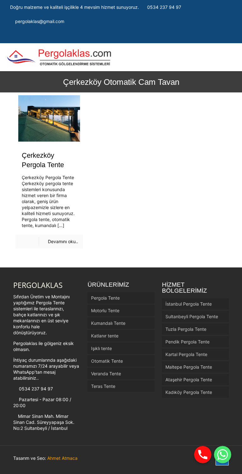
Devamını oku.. (63, 241)
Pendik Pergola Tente (187, 341)
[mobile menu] (209, 57)
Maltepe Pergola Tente (188, 367)
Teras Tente (103, 386)
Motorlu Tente (105, 310)
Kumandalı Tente (108, 323)
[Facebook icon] (212, 36)
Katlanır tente (104, 335)
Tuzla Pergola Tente (185, 329)
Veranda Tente (106, 373)
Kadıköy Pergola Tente (188, 392)
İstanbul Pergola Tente (188, 304)
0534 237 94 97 (164, 7)
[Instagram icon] (220, 36)
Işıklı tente (101, 348)
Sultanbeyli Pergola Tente (191, 316)
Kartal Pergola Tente (186, 354)
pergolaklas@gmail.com (39, 21)
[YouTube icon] (228, 36)
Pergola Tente (105, 298)
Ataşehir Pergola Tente (188, 379)
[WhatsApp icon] (204, 36)
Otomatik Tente (107, 361)
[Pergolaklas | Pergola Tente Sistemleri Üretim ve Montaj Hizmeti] (59, 57)
